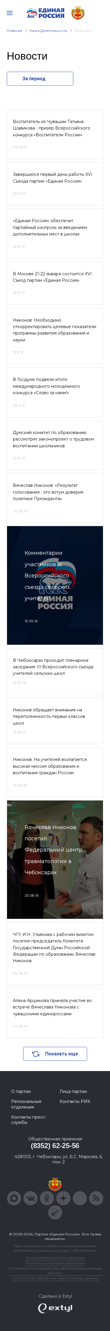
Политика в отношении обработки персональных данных (55, 1270)
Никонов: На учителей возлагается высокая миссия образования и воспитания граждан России (50, 766)
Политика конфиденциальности (55, 1263)
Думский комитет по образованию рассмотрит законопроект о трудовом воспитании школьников (53, 439)
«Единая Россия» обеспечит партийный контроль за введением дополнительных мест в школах (50, 227)
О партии (21, 1091)
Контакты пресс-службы (28, 1119)
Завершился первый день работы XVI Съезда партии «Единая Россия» (52, 178)
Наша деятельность (48, 30)
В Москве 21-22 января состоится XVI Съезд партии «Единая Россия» (52, 277)
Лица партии (73, 1091)
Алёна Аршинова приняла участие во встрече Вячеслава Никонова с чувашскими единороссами (52, 1007)
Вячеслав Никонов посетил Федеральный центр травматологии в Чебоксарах (53, 850)
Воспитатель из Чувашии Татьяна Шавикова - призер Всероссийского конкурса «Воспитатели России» (51, 128)
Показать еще (61, 1054)
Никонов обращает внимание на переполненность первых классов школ (49, 716)
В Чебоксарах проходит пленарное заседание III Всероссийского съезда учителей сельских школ (53, 667)
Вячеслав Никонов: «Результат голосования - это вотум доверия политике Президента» (48, 492)
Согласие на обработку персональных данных (55, 1278)
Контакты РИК (75, 1101)
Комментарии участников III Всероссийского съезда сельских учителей (47, 576)
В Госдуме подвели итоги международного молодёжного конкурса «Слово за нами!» (46, 386)
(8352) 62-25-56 (55, 1146)
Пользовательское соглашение (55, 1257)
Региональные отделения (26, 1104)
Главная (14, 30)
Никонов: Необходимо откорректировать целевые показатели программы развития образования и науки (54, 330)
